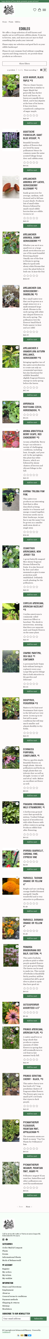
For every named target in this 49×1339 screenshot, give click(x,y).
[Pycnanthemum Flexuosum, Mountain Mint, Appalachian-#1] (10, 1130)
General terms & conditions (14, 1296)
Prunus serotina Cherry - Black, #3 (33, 1077)
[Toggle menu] (44, 10)
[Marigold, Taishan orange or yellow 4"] (10, 886)
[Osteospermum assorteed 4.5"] (10, 1013)
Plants (11, 22)
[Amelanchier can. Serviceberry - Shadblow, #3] (10, 296)
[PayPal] (22, 1335)
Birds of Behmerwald (11, 1260)
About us (6, 1293)
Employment (7, 1290)
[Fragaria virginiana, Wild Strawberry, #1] (10, 812)
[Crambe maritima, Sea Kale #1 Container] (10, 661)
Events (5, 1254)
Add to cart (32, 123)
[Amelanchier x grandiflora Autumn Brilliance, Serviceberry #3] (10, 356)
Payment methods (10, 1299)
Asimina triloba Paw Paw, (33, 493)
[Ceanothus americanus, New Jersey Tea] (10, 556)
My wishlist (7, 1278)
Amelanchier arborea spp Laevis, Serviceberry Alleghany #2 (33, 183)
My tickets (6, 1275)
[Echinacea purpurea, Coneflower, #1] (10, 757)
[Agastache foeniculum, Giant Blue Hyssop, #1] (10, 140)
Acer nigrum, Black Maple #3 (33, 79)
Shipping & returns (10, 1303)
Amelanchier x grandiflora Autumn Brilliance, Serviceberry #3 (34, 353)
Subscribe (38, 1319)
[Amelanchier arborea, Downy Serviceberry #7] (10, 243)
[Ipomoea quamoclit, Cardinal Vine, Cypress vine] (10, 859)
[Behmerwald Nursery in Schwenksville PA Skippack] (8, 9)
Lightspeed (6, 1332)
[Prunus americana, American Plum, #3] (10, 1037)
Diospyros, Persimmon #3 (30, 702)
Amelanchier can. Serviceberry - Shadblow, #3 (32, 291)
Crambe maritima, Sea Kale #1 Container (32, 656)
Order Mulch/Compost (12, 1248)
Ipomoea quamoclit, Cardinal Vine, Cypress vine (33, 854)
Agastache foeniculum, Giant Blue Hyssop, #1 (32, 135)
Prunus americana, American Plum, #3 (33, 1031)
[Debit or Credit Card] (25, 1335)
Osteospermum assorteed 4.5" (31, 1006)
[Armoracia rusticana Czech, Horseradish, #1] (10, 412)
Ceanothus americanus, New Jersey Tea (32, 551)
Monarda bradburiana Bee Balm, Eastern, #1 (32, 950)
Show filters (24, 63)
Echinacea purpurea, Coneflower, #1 (31, 752)
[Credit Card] (18, 1335)
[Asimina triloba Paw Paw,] (10, 499)
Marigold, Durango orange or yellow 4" (33, 923)
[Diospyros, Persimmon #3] (10, 708)
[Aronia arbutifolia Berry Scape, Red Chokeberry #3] (10, 439)
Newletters (7, 1309)
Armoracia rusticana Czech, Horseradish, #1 (32, 407)
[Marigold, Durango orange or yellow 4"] (10, 928)
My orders (6, 1272)
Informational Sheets (11, 1257)
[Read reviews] (30, 115)
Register (6, 1269)
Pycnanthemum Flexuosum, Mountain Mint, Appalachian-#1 (31, 1127)
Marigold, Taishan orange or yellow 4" (32, 881)
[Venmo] (29, 1335)
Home (4, 22)
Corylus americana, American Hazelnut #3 (33, 606)
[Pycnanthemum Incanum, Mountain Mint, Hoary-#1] (10, 1173)
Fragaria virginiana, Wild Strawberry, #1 (34, 806)
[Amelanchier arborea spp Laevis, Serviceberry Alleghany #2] (10, 187)
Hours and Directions (11, 1287)
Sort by (20, 70)
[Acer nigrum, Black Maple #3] (10, 85)
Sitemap (6, 1306)
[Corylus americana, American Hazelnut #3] (10, 611)
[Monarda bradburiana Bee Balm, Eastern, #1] (10, 955)
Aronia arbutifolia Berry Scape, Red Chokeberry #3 (33, 434)
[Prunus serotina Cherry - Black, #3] (10, 1084)
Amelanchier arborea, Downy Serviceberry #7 (32, 237)
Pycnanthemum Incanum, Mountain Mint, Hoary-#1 (33, 1168)
